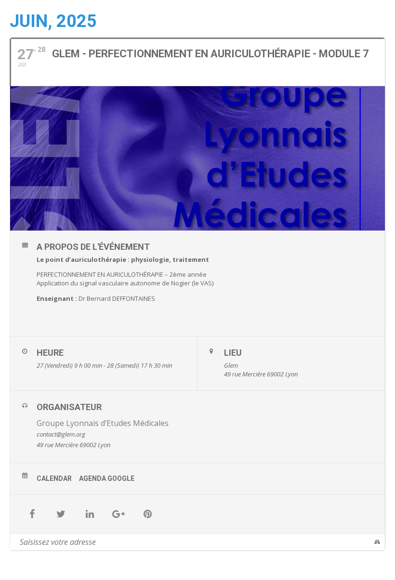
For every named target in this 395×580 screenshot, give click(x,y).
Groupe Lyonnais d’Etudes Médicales (103, 423)
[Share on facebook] (32, 514)
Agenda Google (106, 478)
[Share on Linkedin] (90, 514)
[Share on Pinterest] (147, 514)
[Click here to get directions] (377, 542)
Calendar (54, 478)
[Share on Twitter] (61, 514)
